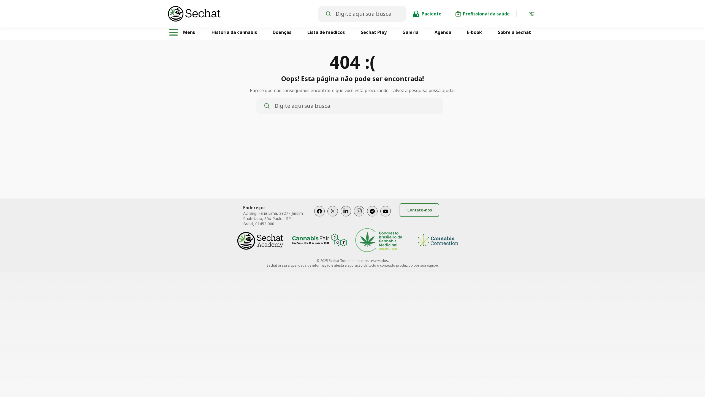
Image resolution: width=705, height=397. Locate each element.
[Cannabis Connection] (438, 241)
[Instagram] (359, 217)
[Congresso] (378, 241)
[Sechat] (243, 14)
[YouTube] (385, 217)
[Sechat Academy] (260, 241)
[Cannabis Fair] (319, 241)
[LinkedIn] (346, 217)
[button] (531, 15)
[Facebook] (319, 217)
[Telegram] (372, 217)
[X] (332, 217)
